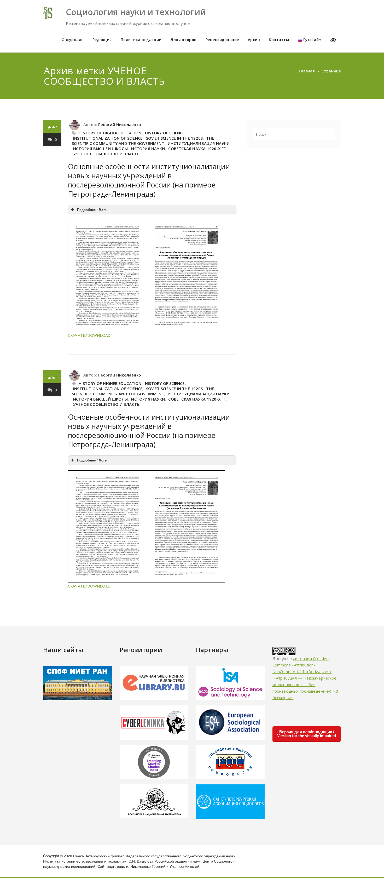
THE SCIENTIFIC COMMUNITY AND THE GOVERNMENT (143, 140)
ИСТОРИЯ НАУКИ (148, 148)
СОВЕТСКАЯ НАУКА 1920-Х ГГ (197, 148)
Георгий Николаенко (119, 124)
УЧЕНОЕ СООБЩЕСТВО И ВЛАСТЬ (106, 153)
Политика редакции (141, 39)
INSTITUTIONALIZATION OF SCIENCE (107, 138)
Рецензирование (222, 39)
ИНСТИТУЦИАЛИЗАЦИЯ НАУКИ (199, 143)
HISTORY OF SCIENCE (165, 132)
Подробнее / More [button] (92, 209)
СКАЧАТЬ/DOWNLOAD (89, 335)
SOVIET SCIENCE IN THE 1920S (174, 138)
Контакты (279, 39)
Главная (307, 70)
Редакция (102, 39)
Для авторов (183, 39)
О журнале (73, 39)
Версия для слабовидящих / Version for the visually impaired (306, 733)
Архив (254, 39)
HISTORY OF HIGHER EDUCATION (110, 132)
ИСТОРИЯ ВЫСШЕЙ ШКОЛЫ (100, 148)
